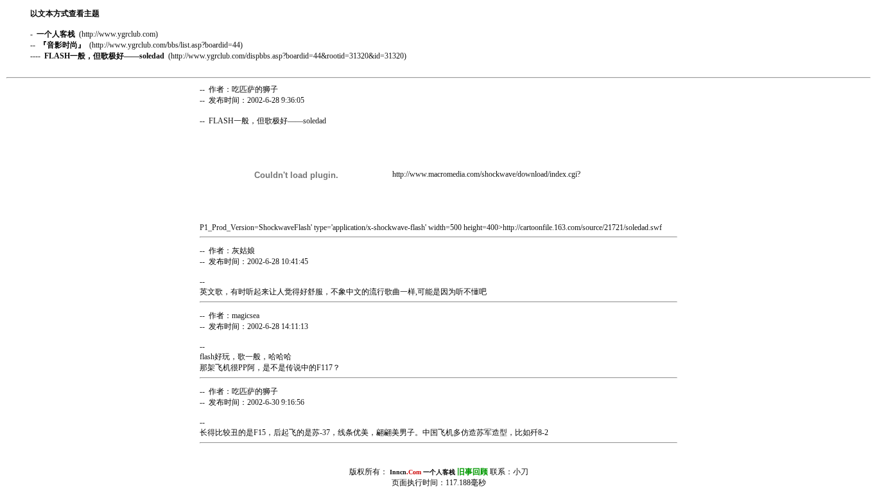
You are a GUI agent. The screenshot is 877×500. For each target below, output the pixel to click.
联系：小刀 (475, 471)
